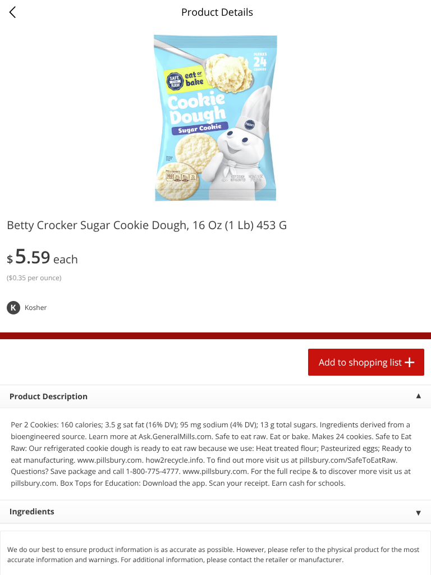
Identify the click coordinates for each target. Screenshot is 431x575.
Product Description (49, 396)
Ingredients (32, 511)
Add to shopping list (360, 362)
